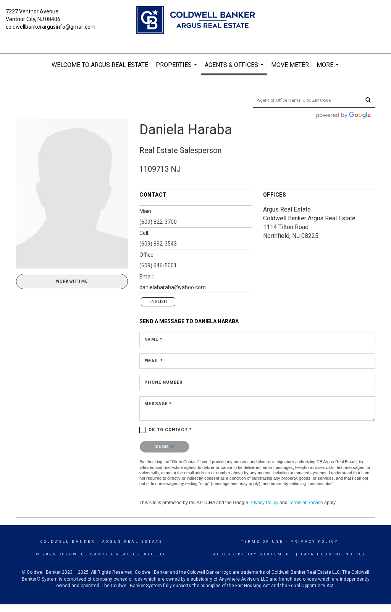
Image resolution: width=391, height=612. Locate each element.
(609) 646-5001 (158, 265)
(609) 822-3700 (158, 222)
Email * (153, 360)
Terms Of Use (262, 542)
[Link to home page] (195, 20)
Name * (153, 339)
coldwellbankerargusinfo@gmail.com (50, 27)
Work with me (72, 281)
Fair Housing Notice (333, 554)
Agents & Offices (235, 68)
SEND (162, 446)
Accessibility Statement (253, 554)
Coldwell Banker (67, 542)
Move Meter (290, 64)
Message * (158, 403)
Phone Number (163, 382)
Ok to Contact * (170, 429)
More (329, 68)
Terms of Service (306, 502)
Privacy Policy (263, 502)
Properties (177, 68)
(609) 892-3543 (158, 244)
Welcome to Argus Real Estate (100, 64)
